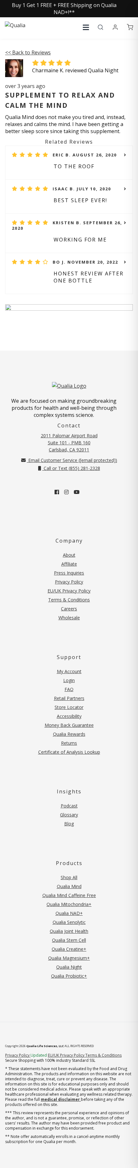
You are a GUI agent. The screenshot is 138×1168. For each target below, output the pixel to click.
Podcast (69, 806)
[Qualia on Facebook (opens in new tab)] (57, 492)
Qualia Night (69, 967)
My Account (69, 671)
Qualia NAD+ (69, 913)
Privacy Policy (69, 582)
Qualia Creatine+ (69, 949)
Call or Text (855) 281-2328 (71, 468)
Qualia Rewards (69, 734)
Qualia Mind (69, 886)
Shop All (69, 877)
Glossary (69, 815)
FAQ (69, 689)
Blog (69, 824)
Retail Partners (69, 698)
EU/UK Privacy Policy (69, 591)
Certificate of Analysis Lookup (69, 752)
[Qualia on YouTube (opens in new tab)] (77, 492)
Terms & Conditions (69, 600)
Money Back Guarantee (69, 725)
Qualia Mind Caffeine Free (69, 895)
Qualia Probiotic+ (69, 976)
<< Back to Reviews (28, 52)
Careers (69, 609)
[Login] (115, 27)
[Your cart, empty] (130, 27)
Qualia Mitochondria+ (69, 904)
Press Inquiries (69, 573)
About (69, 555)
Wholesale (69, 618)
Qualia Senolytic (69, 922)
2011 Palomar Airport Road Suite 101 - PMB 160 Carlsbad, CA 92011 (69, 443)
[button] (86, 27)
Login (69, 680)
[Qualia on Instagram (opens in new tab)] (66, 492)
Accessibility (69, 716)
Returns (69, 743)
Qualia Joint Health (69, 931)
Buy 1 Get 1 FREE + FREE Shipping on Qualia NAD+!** (64, 9)
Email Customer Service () (72, 460)
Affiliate (69, 564)
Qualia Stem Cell (69, 940)
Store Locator (69, 707)
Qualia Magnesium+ (69, 958)
